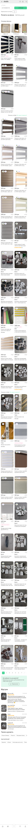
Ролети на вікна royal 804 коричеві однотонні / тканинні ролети (21, 471)
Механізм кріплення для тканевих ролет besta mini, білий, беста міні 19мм (7, 387)
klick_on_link (10, 693)
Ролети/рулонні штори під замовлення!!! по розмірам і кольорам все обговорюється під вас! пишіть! (21, 445)
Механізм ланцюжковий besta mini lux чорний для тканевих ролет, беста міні (7, 302)
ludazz (9, 714)
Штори (9, 742)
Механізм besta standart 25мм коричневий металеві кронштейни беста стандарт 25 (7, 274)
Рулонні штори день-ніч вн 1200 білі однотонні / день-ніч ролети (7, 471)
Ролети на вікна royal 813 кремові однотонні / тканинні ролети (21, 498)
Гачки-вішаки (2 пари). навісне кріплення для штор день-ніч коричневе (20, 59)
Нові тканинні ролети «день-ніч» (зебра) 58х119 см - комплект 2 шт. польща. (6, 59)
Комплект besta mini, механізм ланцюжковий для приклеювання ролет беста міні (21, 274)
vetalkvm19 (10, 723)
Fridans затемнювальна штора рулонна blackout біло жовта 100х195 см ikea (20, 331)
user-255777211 (11, 705)
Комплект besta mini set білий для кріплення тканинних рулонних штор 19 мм (20, 584)
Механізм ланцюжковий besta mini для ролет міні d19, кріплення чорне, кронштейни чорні (21, 359)
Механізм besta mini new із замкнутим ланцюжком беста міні (21, 526)
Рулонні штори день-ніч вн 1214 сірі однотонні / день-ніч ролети (20, 85)
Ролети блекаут (5, 735)
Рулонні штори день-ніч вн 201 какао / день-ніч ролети (7, 191)
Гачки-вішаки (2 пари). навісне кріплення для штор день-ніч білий (20, 245)
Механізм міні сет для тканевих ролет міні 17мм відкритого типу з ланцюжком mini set (7, 584)
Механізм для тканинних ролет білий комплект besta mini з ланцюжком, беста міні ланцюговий (7, 417)
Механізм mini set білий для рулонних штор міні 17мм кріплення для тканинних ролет (20, 612)
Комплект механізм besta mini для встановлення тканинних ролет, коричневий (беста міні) (7, 668)
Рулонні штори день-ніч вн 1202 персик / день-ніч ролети (20, 191)
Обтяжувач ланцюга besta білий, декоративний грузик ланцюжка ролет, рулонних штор (21, 668)
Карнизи (4, 742)
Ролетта (13, 735)
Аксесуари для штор (18, 742)
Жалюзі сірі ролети (5, 444)
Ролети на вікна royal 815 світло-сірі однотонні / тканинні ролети (7, 498)
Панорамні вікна (21, 735)
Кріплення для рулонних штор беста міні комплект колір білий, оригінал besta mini (20, 387)
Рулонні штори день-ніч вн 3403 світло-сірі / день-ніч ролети (20, 165)
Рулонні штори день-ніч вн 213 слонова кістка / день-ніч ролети (20, 217)
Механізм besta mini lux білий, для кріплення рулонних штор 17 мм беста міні (6, 612)
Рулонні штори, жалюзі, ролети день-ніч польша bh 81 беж (7, 359)
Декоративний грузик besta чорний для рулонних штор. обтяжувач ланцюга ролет (7, 557)
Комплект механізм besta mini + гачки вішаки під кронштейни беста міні (21, 302)
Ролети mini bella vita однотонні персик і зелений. (6, 330)
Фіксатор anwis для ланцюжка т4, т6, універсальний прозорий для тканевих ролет (17, 697)
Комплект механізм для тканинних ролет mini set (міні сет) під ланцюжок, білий (21, 557)
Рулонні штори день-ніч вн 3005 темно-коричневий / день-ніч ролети (7, 85)
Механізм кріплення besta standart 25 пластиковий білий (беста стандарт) (6, 640)
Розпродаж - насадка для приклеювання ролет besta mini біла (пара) (21, 640)
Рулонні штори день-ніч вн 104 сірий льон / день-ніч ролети (7, 243)
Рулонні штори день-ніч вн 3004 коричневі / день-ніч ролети (7, 139)
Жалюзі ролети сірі (19, 417)
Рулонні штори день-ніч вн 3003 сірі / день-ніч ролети (20, 139)
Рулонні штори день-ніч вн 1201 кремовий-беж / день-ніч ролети (7, 217)
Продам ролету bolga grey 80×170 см (6, 529)
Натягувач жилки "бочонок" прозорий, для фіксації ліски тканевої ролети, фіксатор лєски (17, 717)
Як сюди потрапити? (22, 115)
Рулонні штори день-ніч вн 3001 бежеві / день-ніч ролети (7, 165)
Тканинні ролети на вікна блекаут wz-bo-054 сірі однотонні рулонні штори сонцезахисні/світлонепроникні (7, 111)
